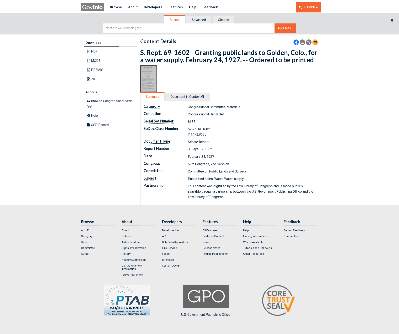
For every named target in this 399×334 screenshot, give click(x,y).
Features (176, 7)
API (164, 236)
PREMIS (96, 70)
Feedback (210, 7)
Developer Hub (171, 230)
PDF (93, 51)
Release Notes (211, 248)
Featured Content (213, 236)
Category (86, 236)
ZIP (93, 79)
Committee (88, 248)
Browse (116, 7)
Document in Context (185, 97)
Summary (152, 97)
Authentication (131, 242)
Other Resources (253, 253)
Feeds (166, 253)
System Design (171, 265)
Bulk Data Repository (175, 242)
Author (85, 253)
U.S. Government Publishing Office (205, 315)
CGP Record (99, 125)
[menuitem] (98, 230)
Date (84, 242)
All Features (210, 230)
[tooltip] (202, 96)
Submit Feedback (294, 230)
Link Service (169, 248)
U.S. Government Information (132, 267)
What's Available (253, 242)
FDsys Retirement (132, 274)
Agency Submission (134, 259)
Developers (153, 7)
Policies (126, 236)
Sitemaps (168, 259)
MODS (95, 61)
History (126, 253)
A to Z (85, 230)
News (206, 242)
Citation (223, 20)
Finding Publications (215, 253)
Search (175, 20)
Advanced (199, 20)
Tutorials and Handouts (257, 248)
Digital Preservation (134, 248)
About (133, 7)
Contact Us (291, 236)
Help (192, 7)
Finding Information (255, 236)
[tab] (174, 19)
